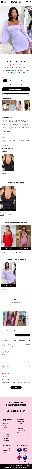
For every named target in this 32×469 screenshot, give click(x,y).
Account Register (20, 423)
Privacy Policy (19, 428)
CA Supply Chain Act (21, 432)
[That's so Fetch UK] (19, 457)
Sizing (4, 425)
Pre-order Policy (20, 430)
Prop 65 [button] (4, 173)
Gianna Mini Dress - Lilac (23, 251)
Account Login (20, 421)
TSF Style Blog (6, 448)
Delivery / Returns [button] (8, 148)
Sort (15, 340)
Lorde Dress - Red (6, 251)
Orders (5, 427)
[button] (5, 80)
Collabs (5, 452)
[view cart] (30, 2)
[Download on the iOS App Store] (11, 406)
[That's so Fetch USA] (25, 450)
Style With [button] (5, 151)
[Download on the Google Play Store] (21, 406)
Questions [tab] (14, 331)
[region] (16, 318)
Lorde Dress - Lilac (11, 5)
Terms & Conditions (21, 467)
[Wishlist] (27, 2)
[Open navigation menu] (2, 2)
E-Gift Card (19, 426)
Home (2, 5)
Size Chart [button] (5, 145)
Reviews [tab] (5, 331)
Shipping (5, 423)
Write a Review (23, 335)
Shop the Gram (6, 450)
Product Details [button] (7, 117)
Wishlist (18, 435)
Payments (5, 432)
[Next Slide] (27, 318)
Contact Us (6, 440)
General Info (6, 434)
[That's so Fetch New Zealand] (25, 457)
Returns (5, 429)
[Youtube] (14, 411)
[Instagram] (11, 411)
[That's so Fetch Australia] (19, 450)
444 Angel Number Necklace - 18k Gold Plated (5, 214)
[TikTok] (8, 411)
